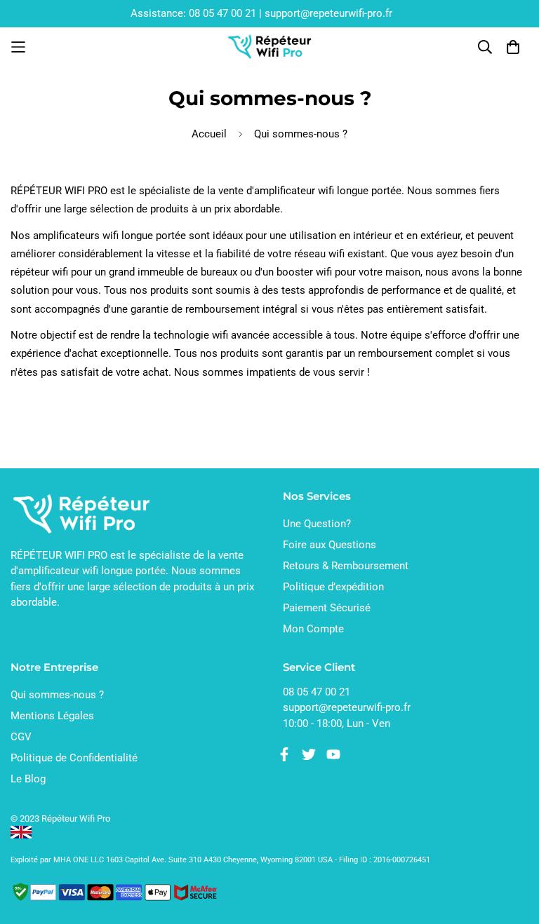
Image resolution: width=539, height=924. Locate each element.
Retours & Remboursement (345, 565)
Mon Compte (313, 629)
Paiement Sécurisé (327, 608)
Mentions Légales (52, 715)
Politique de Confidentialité (74, 758)
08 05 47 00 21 (316, 692)
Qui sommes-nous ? (57, 694)
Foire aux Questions (329, 544)
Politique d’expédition (333, 586)
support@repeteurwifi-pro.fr (347, 707)
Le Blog (28, 779)
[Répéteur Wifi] (269, 46)
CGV (21, 737)
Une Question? (317, 523)
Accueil (209, 134)
